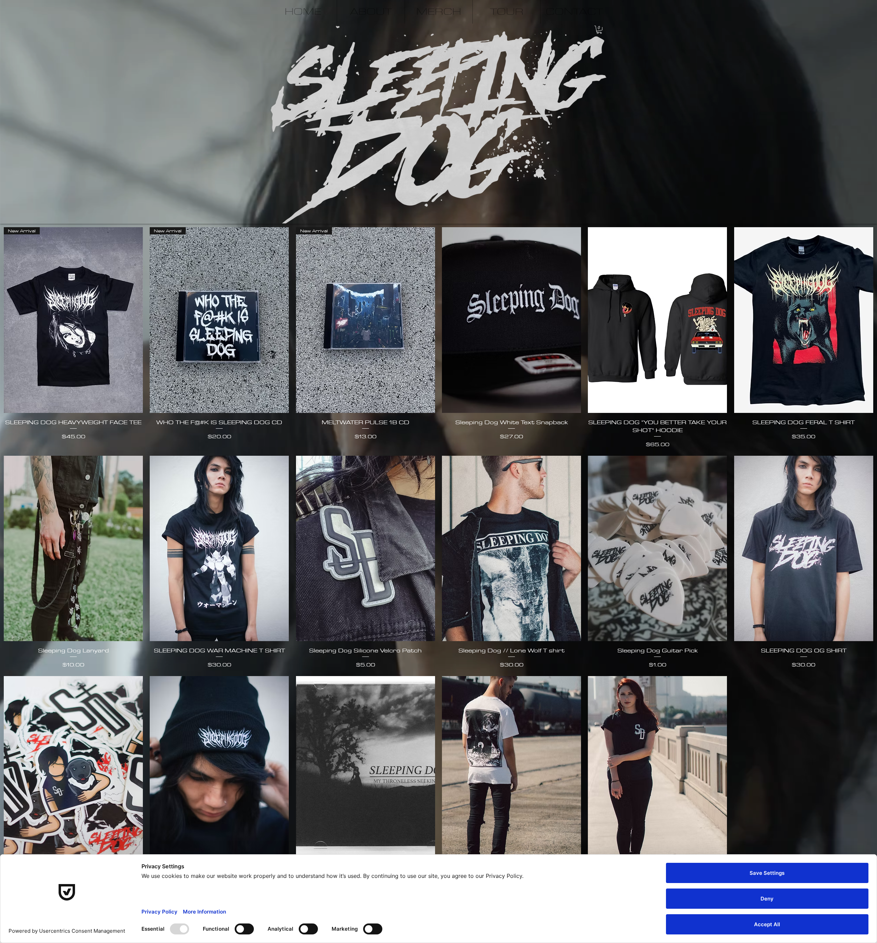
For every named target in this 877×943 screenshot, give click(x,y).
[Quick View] (511, 320)
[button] (599, 30)
